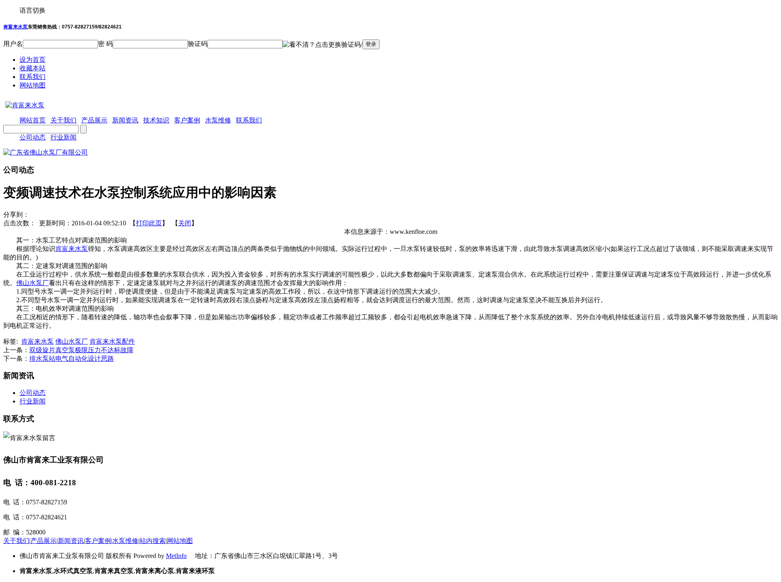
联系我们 (33, 76)
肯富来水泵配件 (112, 341)
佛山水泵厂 (32, 282)
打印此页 (149, 223)
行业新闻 (63, 137)
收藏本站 (33, 68)
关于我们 (16, 540)
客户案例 (98, 540)
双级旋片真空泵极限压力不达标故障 (81, 350)
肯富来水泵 (15, 27)
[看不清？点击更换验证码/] (322, 45)
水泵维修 (125, 540)
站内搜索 (153, 540)
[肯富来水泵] (23, 105)
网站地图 (33, 85)
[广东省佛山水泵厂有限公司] (45, 152)
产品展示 (44, 540)
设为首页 (33, 59)
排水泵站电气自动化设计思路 (71, 358)
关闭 (184, 223)
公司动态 (33, 137)
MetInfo (176, 555)
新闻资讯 (71, 540)
